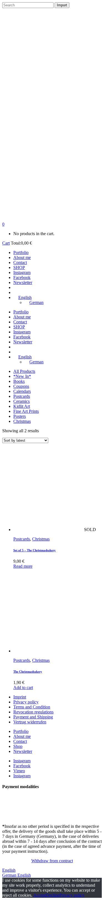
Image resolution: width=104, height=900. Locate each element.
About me (22, 736)
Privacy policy (26, 702)
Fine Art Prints (26, 411)
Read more (22, 566)
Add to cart (23, 687)
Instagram (22, 760)
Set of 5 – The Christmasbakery (34, 550)
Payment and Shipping (33, 717)
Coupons (21, 386)
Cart (6, 243)
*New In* (22, 376)
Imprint (19, 697)
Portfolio (21, 731)
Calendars (22, 391)
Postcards (21, 396)
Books (19, 381)
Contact (20, 741)
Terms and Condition (31, 707)
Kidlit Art (21, 406)
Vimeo (19, 770)
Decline (52, 895)
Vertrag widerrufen (29, 722)
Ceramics (21, 401)
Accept (39, 895)
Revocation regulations (33, 712)
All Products (24, 371)
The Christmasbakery (27, 671)
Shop (17, 746)
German (9, 875)
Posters (19, 416)
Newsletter (22, 751)
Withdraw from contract (52, 860)
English (9, 870)
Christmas (22, 421)
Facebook (22, 765)
